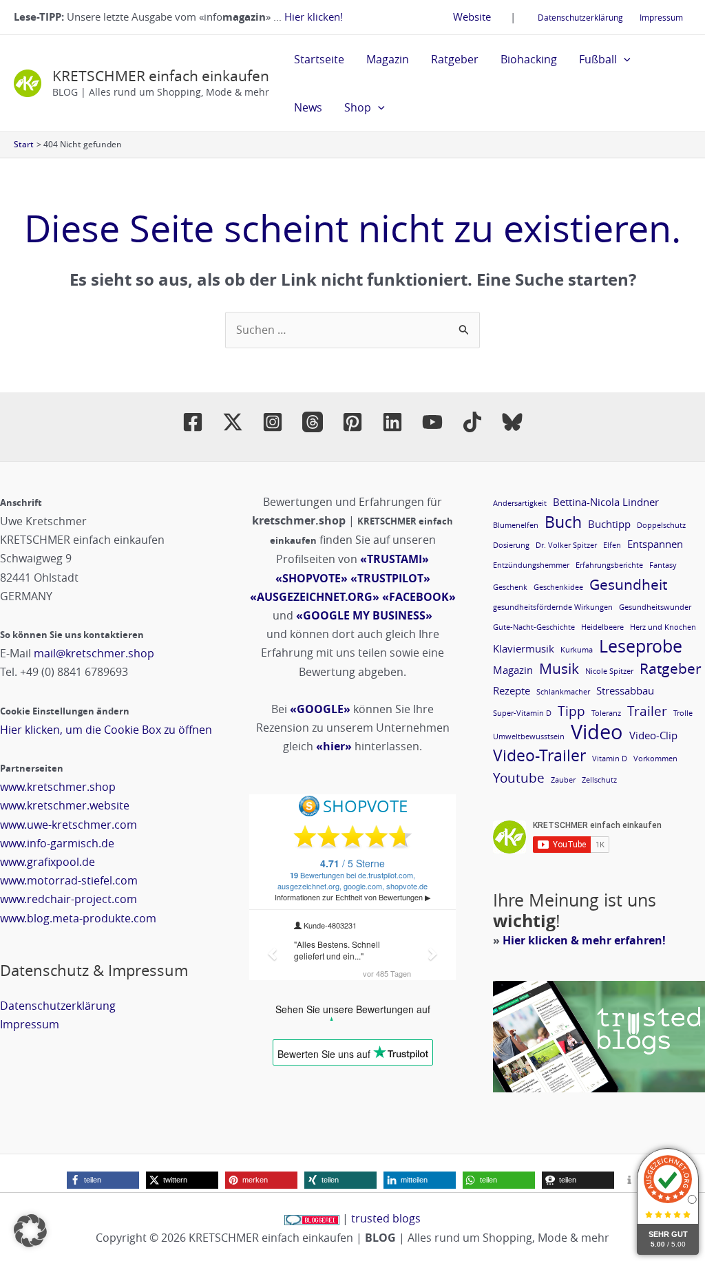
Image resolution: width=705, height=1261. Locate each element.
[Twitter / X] (233, 422)
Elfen (612, 545)
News (308, 107)
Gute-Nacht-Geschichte (534, 627)
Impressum (661, 17)
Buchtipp (609, 524)
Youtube (519, 777)
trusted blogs (386, 1218)
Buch (563, 522)
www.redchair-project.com (68, 899)
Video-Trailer (539, 755)
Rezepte (511, 690)
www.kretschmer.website (64, 805)
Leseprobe (640, 646)
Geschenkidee (558, 587)
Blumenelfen (515, 525)
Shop (357, 107)
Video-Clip (653, 735)
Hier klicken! (313, 16)
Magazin (387, 59)
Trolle (683, 713)
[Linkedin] (392, 422)
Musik (559, 668)
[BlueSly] (512, 422)
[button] (624, 59)
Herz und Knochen (663, 627)
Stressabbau (625, 690)
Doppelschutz (661, 525)
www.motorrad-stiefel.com (69, 880)
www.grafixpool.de (47, 861)
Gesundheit (628, 584)
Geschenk (510, 587)
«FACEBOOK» (419, 596)
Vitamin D (609, 758)
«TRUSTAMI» (394, 558)
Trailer (647, 710)
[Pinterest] (352, 422)
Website (472, 16)
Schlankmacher (563, 692)
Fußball (598, 59)
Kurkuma (576, 650)
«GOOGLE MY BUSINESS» (364, 615)
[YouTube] (432, 422)
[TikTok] (472, 422)
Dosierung (511, 545)
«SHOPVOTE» (311, 578)
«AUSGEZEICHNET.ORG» (314, 596)
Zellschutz (599, 780)
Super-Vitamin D (522, 713)
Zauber (563, 780)
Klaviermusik (523, 648)
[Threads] (312, 422)
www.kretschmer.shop (58, 786)
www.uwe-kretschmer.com (68, 824)
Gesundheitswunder (655, 607)
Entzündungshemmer (531, 565)
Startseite (319, 59)
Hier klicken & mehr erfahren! (584, 940)
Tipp (571, 710)
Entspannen (655, 544)
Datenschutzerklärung (580, 17)
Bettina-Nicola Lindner (606, 502)
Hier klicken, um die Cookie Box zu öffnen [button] (106, 729)
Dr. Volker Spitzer (566, 545)
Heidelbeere (602, 627)
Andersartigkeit (520, 503)
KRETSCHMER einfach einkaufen (160, 75)
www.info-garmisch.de (57, 843)
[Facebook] (193, 422)
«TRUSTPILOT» (390, 578)
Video (597, 732)
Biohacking (529, 59)
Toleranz (606, 713)
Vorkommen (655, 758)
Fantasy (663, 565)
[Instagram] (272, 422)
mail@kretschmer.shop (94, 653)
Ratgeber (454, 59)
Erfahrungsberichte (609, 565)
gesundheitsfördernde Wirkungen (553, 607)
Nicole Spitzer (609, 671)
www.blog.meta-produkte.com (78, 918)
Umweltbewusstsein (529, 736)
